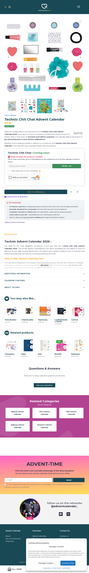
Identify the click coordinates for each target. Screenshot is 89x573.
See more (45, 265)
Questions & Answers (17, 197)
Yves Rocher (10, 320)
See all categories (44, 405)
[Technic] (78, 133)
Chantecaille (27, 320)
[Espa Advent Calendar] (28, 345)
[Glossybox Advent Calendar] (11, 345)
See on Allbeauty (35, 192)
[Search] (10, 7)
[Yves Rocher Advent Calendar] (11, 311)
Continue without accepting (38, 543)
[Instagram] (68, 514)
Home (6, 115)
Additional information (17, 274)
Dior (40, 354)
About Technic (12, 287)
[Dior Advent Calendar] (44, 345)
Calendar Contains (14, 281)
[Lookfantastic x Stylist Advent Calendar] (61, 311)
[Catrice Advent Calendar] (78, 311)
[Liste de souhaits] (78, 7)
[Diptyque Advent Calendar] (78, 345)
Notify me (66, 166)
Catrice (74, 320)
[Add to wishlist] (71, 192)
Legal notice (24, 562)
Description (10, 234)
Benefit (57, 354)
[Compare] (83, 7)
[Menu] (5, 7)
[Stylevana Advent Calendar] (44, 311)
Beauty (13, 115)
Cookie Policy (47, 568)
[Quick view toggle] (15, 312)
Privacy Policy (56, 568)
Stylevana (42, 320)
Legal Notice (66, 568)
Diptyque (75, 354)
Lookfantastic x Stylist (60, 321)
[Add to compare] (77, 192)
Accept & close (68, 563)
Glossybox (9, 354)
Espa (23, 354)
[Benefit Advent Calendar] (61, 345)
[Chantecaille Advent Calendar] (28, 311)
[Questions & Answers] (5, 197)
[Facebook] (61, 514)
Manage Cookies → (47, 563)
